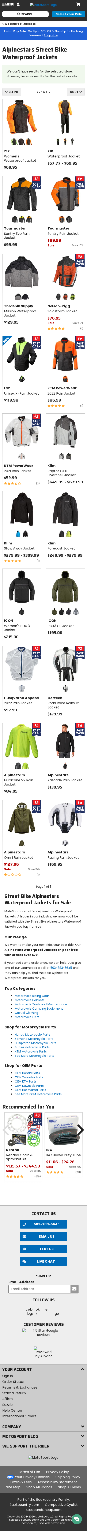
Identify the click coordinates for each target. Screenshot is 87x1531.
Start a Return (14, 1393)
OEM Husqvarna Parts (30, 1090)
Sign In (7, 1376)
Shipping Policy (68, 1477)
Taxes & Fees (21, 1482)
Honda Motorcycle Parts (32, 1034)
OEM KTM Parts (26, 1081)
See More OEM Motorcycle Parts (38, 1094)
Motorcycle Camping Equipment (39, 1008)
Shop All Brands (39, 1487)
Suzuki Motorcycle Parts (32, 1047)
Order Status (13, 1381)
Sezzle (7, 1404)
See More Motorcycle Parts (34, 1056)
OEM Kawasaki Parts (29, 1086)
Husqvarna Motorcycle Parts (35, 1043)
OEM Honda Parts (27, 1073)
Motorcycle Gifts (27, 1017)
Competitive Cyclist (61, 1504)
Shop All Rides (69, 1487)
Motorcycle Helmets (30, 1000)
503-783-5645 (61, 968)
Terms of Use (29, 1471)
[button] (43, 1261)
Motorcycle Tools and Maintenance (41, 1004)
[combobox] (76, 92)
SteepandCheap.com (43, 1509)
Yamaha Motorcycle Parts (34, 1039)
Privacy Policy (57, 1471)
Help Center (12, 1410)
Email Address (21, 1282)
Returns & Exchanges (19, 1387)
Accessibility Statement (57, 1482)
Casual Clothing (26, 1013)
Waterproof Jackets (20, 24)
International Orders (19, 1416)
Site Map (13, 1487)
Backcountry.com (24, 1504)
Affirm (7, 1398)
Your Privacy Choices (32, 1477)
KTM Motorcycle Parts (31, 1051)
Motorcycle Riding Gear (32, 996)
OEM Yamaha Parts (29, 1077)
